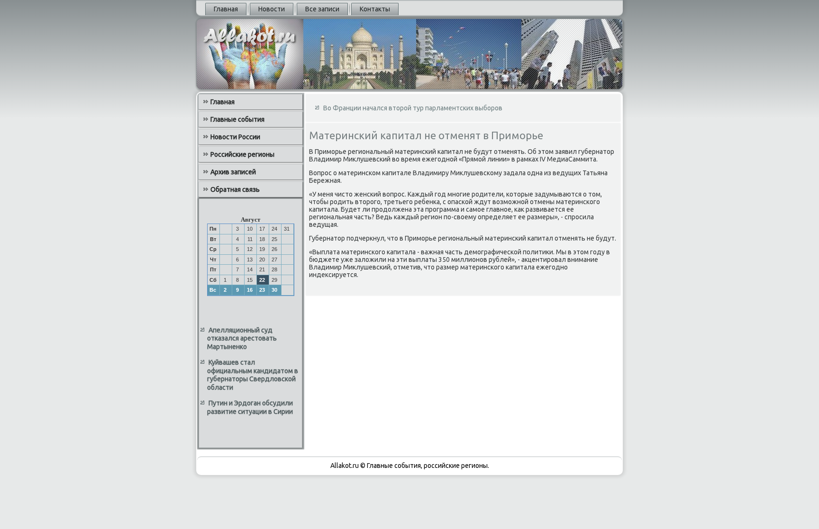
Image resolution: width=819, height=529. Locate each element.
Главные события (237, 119)
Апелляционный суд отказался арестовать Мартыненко (242, 338)
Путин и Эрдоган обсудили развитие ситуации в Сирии (250, 407)
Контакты (375, 9)
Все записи (322, 9)
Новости (271, 9)
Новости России (235, 137)
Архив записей (233, 172)
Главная (226, 9)
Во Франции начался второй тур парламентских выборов (412, 108)
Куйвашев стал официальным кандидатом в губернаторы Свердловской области (252, 375)
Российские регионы (242, 154)
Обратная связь (235, 189)
